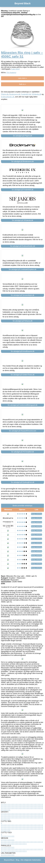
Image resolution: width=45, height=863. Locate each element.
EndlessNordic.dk (7, 97)
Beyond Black (23, 3)
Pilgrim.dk (4, 94)
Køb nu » (22, 84)
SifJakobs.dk (36, 94)
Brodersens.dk (14, 94)
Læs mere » (22, 78)
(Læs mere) (15, 69)
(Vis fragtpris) (11, 72)
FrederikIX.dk (26, 94)
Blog (17, 860)
